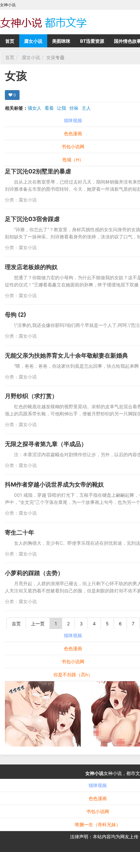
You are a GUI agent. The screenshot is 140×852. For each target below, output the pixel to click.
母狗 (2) (15, 314)
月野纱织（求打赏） (31, 396)
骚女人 (34, 108)
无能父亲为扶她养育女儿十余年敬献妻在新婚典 (66, 355)
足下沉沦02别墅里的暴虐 (38, 171)
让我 (61, 108)
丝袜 (73, 108)
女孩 (50, 57)
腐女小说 (33, 41)
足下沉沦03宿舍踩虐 (32, 219)
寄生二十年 (19, 532)
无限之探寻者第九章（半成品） (46, 444)
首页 (9, 41)
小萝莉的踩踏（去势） (34, 573)
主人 (86, 108)
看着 (49, 108)
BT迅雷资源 (92, 41)
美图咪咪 (61, 41)
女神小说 (94, 773)
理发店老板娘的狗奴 (31, 267)
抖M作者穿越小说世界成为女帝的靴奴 (54, 484)
